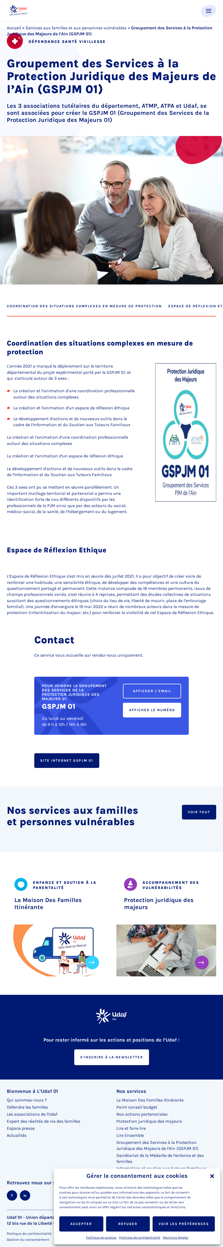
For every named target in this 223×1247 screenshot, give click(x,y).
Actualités (17, 1135)
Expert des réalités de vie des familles (43, 1121)
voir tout (199, 812)
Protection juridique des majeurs (159, 904)
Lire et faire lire (131, 1128)
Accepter (81, 1224)
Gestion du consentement (28, 1240)
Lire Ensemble (130, 1135)
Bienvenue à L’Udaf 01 (32, 1091)
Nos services (131, 1091)
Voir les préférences (184, 1224)
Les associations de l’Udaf (32, 1114)
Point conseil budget (136, 1107)
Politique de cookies (101, 1237)
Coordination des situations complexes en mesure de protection (84, 306)
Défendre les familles (27, 1107)
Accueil (14, 27)
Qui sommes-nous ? (27, 1100)
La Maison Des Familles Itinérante (48, 904)
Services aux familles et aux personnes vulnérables (76, 27)
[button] (212, 1176)
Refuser (127, 1224)
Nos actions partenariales (142, 1114)
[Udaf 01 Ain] (18, 10)
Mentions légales (175, 1237)
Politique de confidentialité (139, 1237)
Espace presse (21, 1128)
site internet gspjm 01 (66, 760)
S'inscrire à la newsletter (111, 1057)
